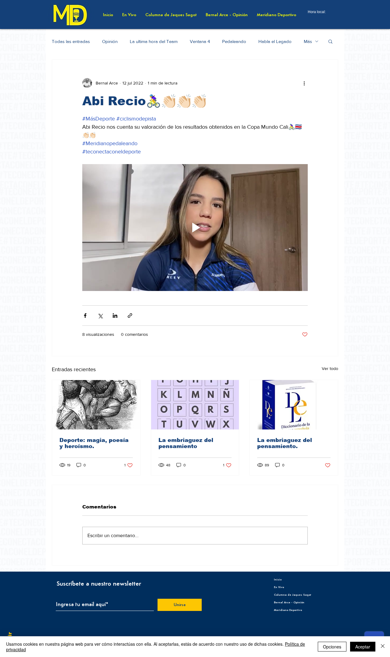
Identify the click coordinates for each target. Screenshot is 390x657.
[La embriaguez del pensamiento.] (294, 404)
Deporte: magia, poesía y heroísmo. (94, 443)
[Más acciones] (304, 83)
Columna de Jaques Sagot (292, 594)
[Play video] (195, 227)
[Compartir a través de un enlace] (130, 315)
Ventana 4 (200, 41)
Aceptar (362, 647)
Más (308, 41)
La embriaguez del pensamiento (185, 443)
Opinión (110, 41)
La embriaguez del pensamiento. (284, 443)
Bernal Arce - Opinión (289, 602)
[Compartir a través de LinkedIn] (115, 315)
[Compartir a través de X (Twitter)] (100, 315)
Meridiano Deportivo (288, 610)
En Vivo (279, 587)
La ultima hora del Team (154, 41)
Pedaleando (234, 41)
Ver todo (330, 368)
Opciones (332, 647)
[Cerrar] (382, 646)
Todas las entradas (71, 41)
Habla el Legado (275, 41)
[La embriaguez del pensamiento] (195, 404)
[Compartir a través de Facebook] (85, 315)
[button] (330, 41)
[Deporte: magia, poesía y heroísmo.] (96, 404)
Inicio (278, 579)
